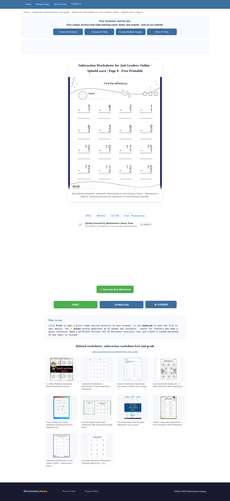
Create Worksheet (68, 32)
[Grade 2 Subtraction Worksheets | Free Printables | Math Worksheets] (168, 407)
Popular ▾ (76, 3)
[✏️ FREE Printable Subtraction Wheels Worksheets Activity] (61, 369)
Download (122, 304)
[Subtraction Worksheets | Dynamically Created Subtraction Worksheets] (97, 369)
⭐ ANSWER (161, 304)
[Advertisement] (115, 258)
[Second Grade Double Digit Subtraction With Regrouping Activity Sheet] (97, 407)
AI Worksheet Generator (121, 331)
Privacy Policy (42, 4)
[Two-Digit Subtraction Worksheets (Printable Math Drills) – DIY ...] (97, 446)
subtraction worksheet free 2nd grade (50, 12)
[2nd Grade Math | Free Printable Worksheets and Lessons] (133, 407)
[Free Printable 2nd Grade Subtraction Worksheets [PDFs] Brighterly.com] (61, 407)
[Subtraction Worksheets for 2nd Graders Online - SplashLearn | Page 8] (61, 446)
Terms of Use (60, 4)
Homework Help (99, 32)
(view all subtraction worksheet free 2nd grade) (115, 351)
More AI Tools (162, 32)
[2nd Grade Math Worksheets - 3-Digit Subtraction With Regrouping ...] (168, 369)
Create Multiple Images (130, 32)
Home (28, 4)
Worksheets (35, 491)
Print (75, 304)
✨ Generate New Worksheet (115, 289)
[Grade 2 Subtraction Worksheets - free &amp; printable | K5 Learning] (133, 369)
